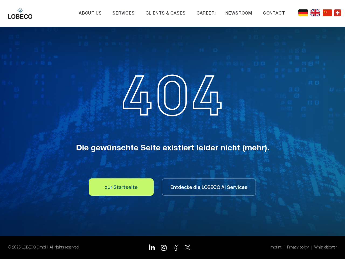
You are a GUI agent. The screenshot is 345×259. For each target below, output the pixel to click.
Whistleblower (325, 247)
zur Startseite (121, 187)
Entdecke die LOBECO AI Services (208, 187)
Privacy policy (298, 247)
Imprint (275, 247)
